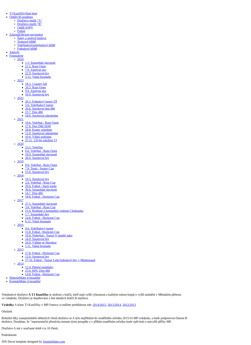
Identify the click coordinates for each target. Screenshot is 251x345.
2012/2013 (129, 304)
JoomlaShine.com (54, 341)
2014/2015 (99, 304)
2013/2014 (114, 304)
